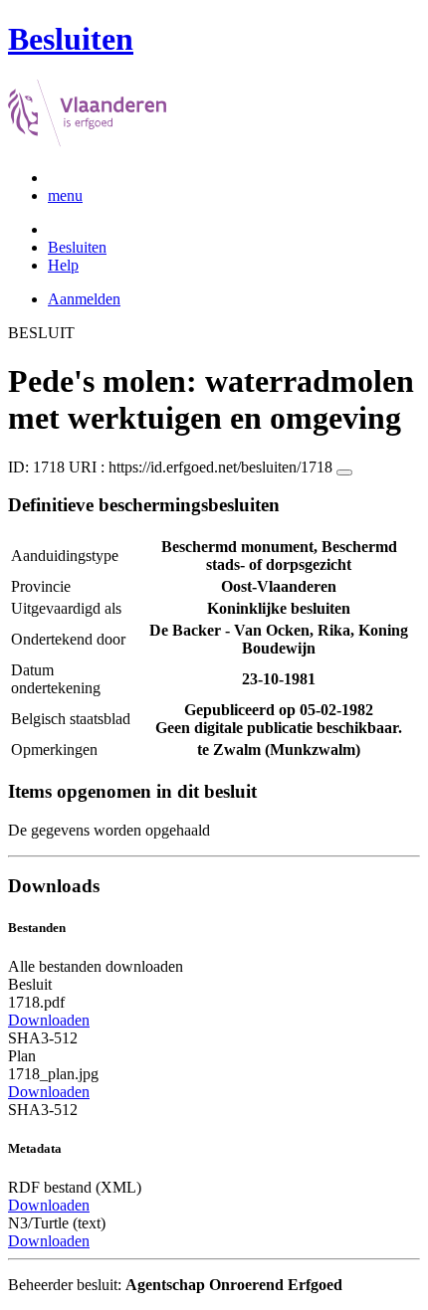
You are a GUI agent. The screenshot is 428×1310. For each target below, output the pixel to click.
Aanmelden (84, 298)
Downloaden (49, 1020)
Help (63, 265)
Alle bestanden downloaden (95, 966)
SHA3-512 (43, 1037)
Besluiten (77, 247)
